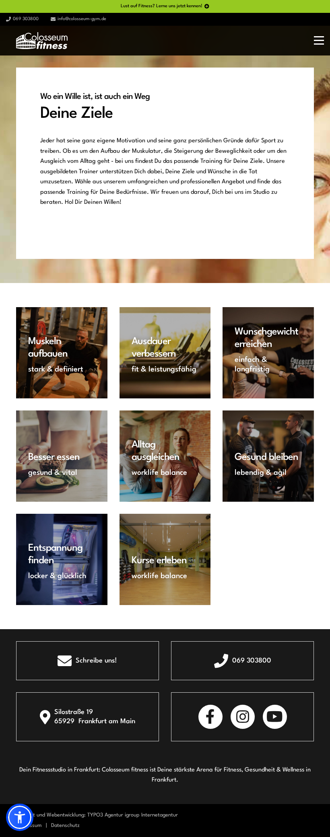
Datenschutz (65, 825)
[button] (19, 817)
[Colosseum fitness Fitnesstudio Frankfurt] (42, 40)
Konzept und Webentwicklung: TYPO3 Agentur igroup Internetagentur (97, 815)
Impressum (29, 825)
